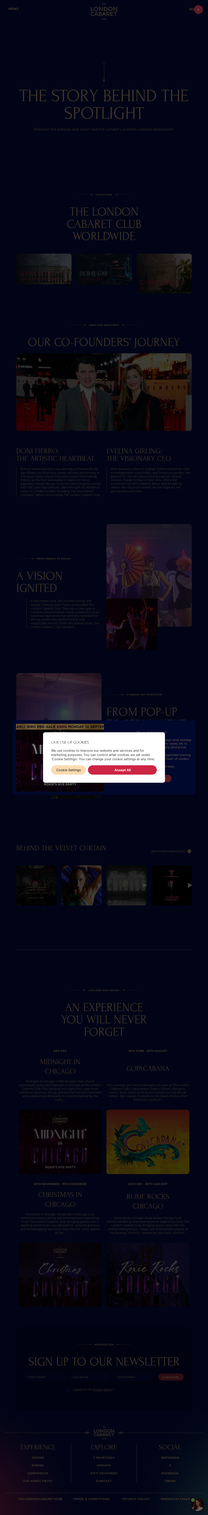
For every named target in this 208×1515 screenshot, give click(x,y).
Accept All (122, 770)
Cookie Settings (68, 770)
